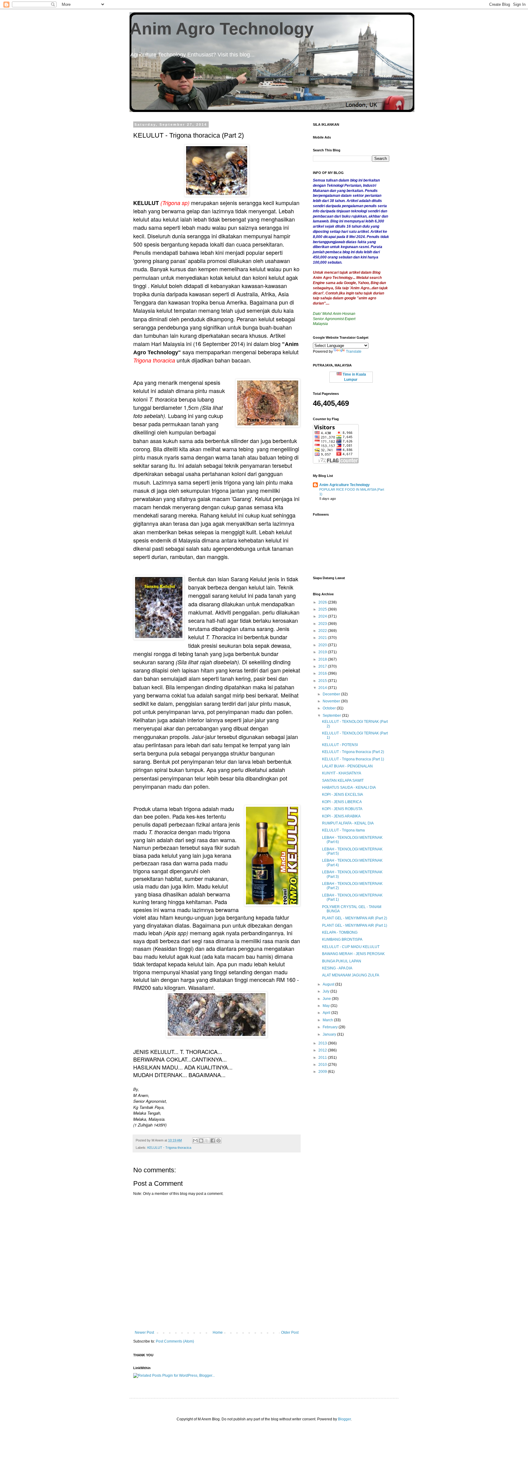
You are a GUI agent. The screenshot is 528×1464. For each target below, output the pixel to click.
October (330, 708)
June (327, 999)
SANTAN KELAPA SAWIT (343, 780)
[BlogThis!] (201, 1141)
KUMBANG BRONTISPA (342, 939)
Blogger (344, 1419)
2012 (323, 1050)
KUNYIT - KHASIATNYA (341, 773)
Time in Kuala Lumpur (354, 377)
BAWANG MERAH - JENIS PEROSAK (353, 954)
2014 (323, 688)
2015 (323, 681)
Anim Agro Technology (222, 28)
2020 (323, 645)
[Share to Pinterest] (218, 1141)
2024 (323, 616)
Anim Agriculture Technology (344, 485)
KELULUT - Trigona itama (343, 830)
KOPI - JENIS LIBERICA (342, 802)
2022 (323, 631)
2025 (323, 609)
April (327, 1013)
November (332, 701)
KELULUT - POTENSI (340, 745)
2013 (323, 1043)
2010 (323, 1064)
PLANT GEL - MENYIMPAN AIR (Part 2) (354, 918)
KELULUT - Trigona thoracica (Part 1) (353, 759)
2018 (323, 659)
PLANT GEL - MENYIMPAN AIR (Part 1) (354, 925)
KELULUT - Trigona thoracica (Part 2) (353, 752)
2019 (323, 652)
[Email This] (195, 1141)
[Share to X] (207, 1141)
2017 (323, 666)
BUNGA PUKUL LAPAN (341, 961)
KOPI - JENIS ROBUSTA (342, 809)
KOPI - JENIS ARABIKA (341, 816)
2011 (323, 1057)
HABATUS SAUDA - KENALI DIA (349, 787)
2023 (323, 624)
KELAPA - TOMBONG (340, 932)
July (326, 991)
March (328, 1020)
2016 (323, 673)
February (331, 1027)
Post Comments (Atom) (175, 1341)
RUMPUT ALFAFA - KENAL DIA (348, 823)
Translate (353, 351)
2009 (323, 1071)
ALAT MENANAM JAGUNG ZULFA (350, 975)
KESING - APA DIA (337, 968)
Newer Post (144, 1332)
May (327, 1006)
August (329, 984)
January (330, 1034)
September (332, 715)
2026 (323, 602)
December (332, 694)
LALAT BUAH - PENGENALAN (347, 766)
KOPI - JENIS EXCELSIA (342, 794)
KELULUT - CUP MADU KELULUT (351, 947)
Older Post (290, 1332)
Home (218, 1332)
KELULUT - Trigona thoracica (169, 1147)
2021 (323, 638)
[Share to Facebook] (213, 1141)
